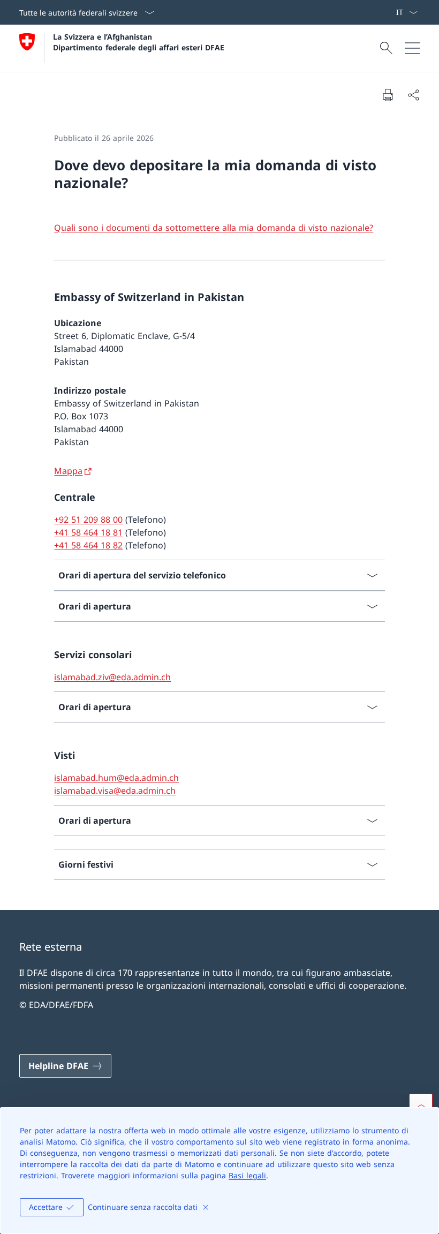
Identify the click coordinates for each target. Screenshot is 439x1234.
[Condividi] (413, 95)
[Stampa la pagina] (387, 95)
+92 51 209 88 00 (88, 519)
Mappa (68, 471)
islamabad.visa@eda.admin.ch (115, 790)
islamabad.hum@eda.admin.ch (116, 778)
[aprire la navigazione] (412, 48)
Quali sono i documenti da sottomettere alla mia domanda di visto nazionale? (213, 228)
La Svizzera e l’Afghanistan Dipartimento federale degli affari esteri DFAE (138, 42)
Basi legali (247, 1175)
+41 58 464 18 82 (88, 545)
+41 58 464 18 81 (88, 532)
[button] (421, 1105)
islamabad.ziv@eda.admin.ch (112, 677)
